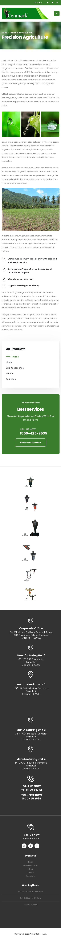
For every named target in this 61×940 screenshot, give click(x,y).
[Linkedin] (57, 3)
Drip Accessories (15, 367)
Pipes (16, 356)
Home (4, 33)
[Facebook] (48, 3)
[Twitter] (52, 3)
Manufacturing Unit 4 (31, 759)
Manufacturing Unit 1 (31, 655)
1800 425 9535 (31, 798)
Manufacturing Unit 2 (31, 684)
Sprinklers (11, 379)
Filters (9, 362)
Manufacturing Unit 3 (31, 730)
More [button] (38, 2)
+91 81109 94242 (31, 790)
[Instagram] (24, 845)
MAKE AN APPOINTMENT (30, 442)
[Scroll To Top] (56, 936)
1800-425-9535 (33, 433)
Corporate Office (31, 628)
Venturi (9, 373)
